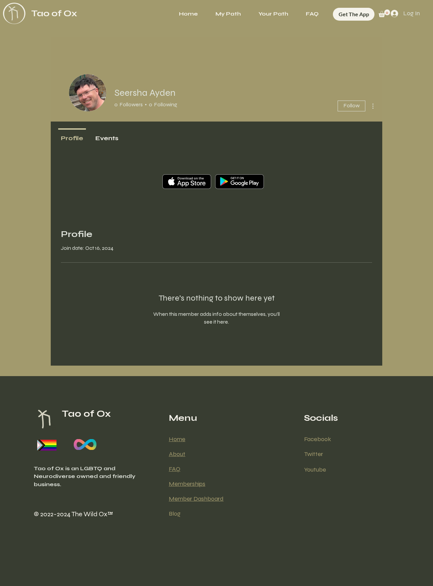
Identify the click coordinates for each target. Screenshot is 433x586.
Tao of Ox (54, 13)
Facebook (317, 439)
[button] (273, 13)
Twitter (313, 454)
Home (177, 439)
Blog (175, 513)
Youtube (315, 469)
